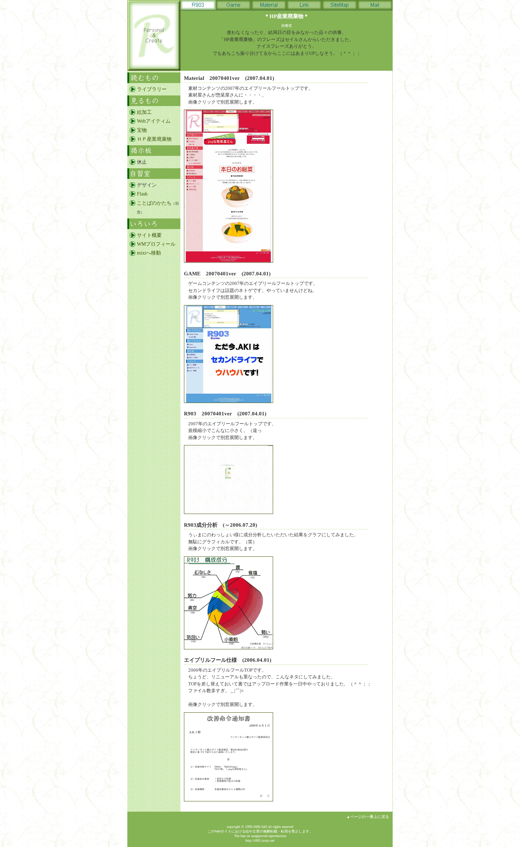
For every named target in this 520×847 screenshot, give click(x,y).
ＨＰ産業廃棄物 (154, 139)
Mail (375, 6)
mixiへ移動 (149, 253)
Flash (142, 194)
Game (233, 6)
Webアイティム (154, 121)
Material (269, 6)
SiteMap (339, 6)
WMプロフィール (156, 244)
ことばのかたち (154, 203)
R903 (198, 6)
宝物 (142, 130)
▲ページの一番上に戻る (367, 816)
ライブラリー (152, 89)
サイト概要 (149, 235)
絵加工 (144, 112)
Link (304, 6)
